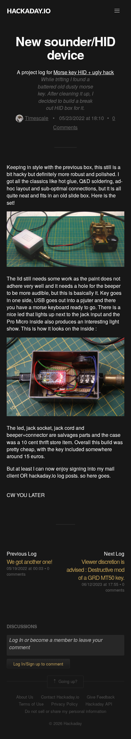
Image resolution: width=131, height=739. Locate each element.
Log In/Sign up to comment (38, 664)
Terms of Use (31, 704)
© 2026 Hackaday (65, 723)
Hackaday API (99, 704)
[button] (117, 11)
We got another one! (29, 561)
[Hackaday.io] (29, 11)
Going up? (67, 681)
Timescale (36, 118)
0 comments (115, 587)
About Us (24, 697)
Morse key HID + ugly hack (83, 72)
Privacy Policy (64, 704)
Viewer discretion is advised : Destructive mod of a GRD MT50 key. (95, 569)
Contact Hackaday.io (60, 697)
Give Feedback (101, 697)
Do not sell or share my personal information (65, 711)
